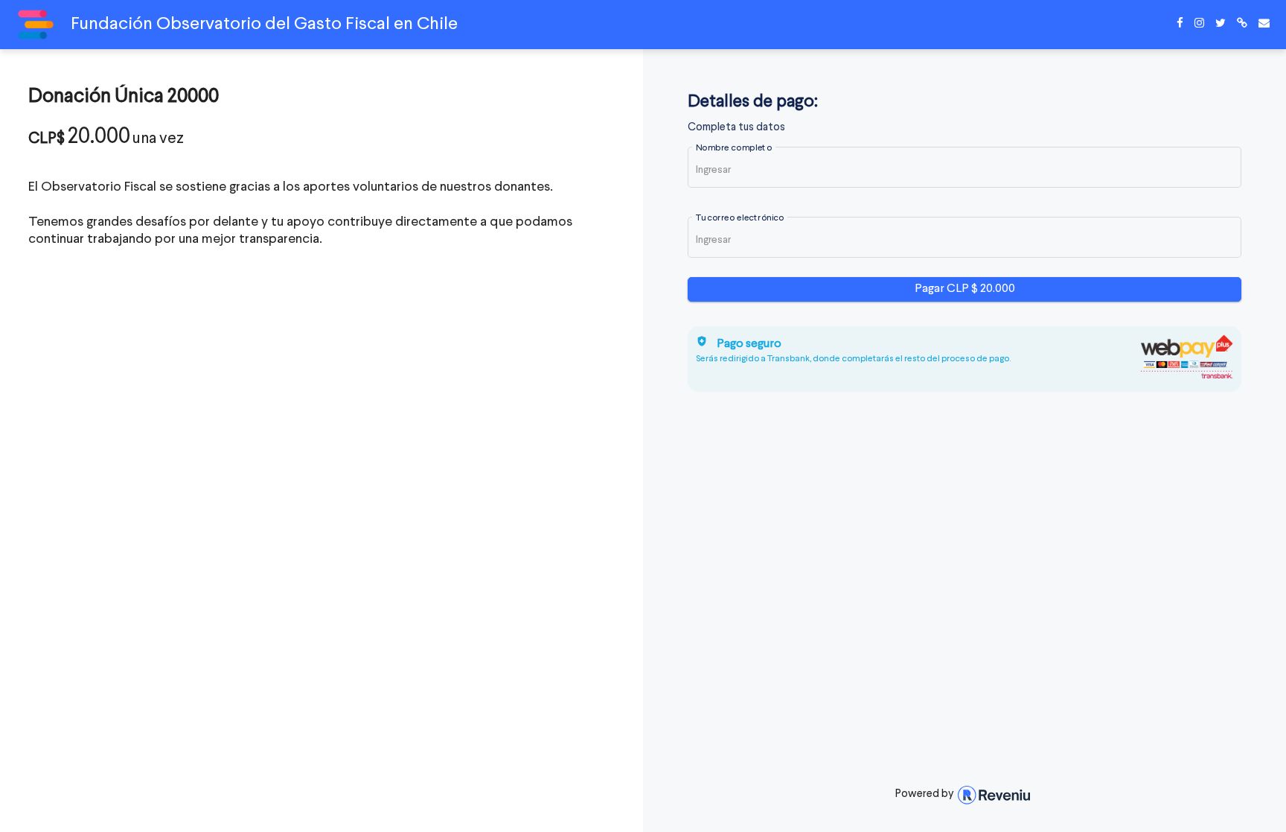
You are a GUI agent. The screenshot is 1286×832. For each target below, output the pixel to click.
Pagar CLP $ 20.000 (965, 289)
